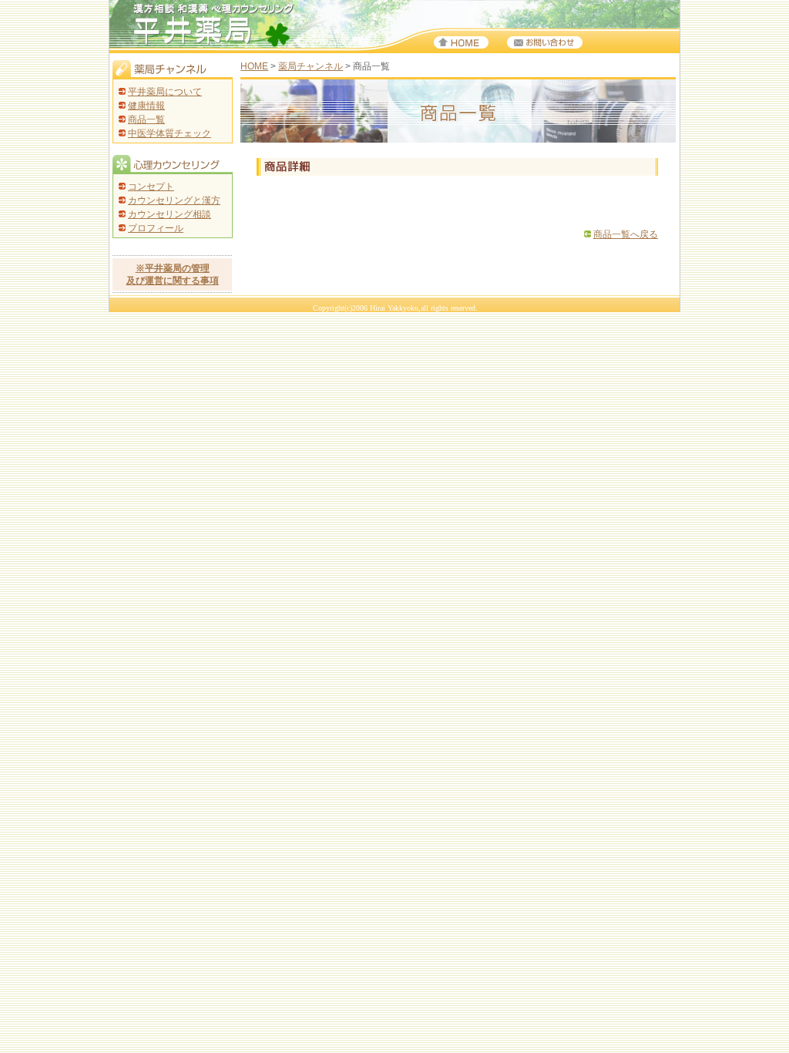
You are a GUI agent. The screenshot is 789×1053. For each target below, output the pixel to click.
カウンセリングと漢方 (174, 200)
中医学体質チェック (169, 133)
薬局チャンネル (310, 66)
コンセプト (151, 186)
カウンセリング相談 (169, 214)
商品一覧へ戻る (625, 234)
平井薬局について (165, 91)
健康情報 (146, 105)
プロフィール (155, 228)
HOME (254, 66)
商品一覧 (146, 119)
